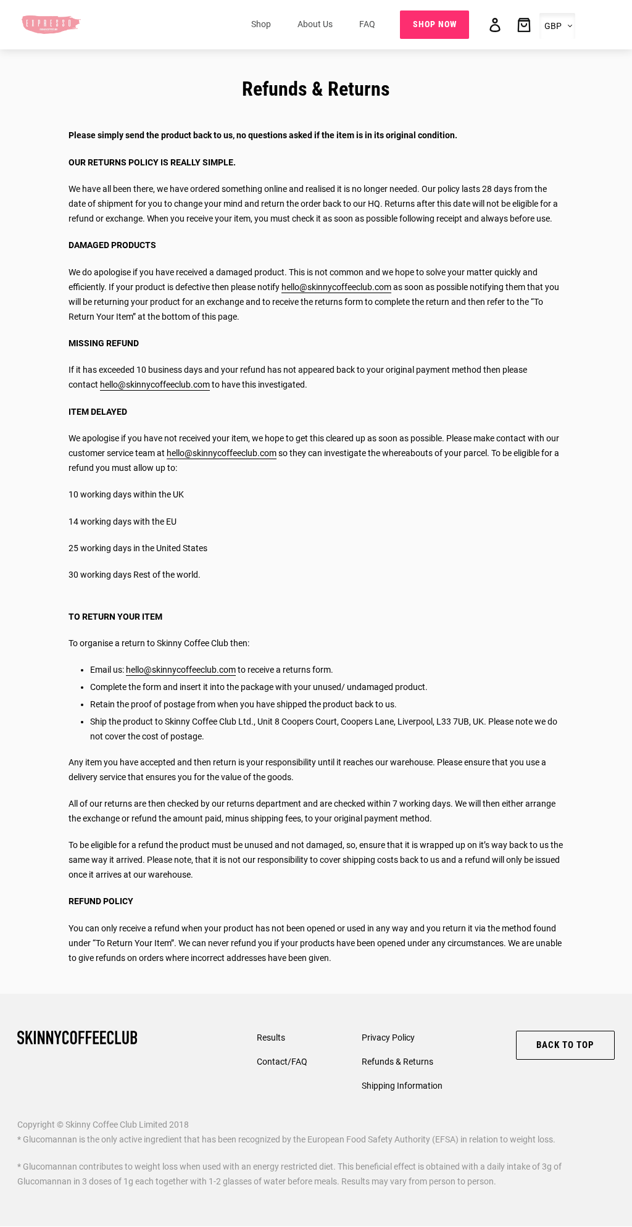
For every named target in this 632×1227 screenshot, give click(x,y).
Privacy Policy (388, 1037)
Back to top (565, 1044)
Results (271, 1037)
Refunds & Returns (397, 1062)
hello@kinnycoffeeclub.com (155, 384)
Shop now (435, 24)
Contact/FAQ (282, 1062)
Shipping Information (402, 1086)
